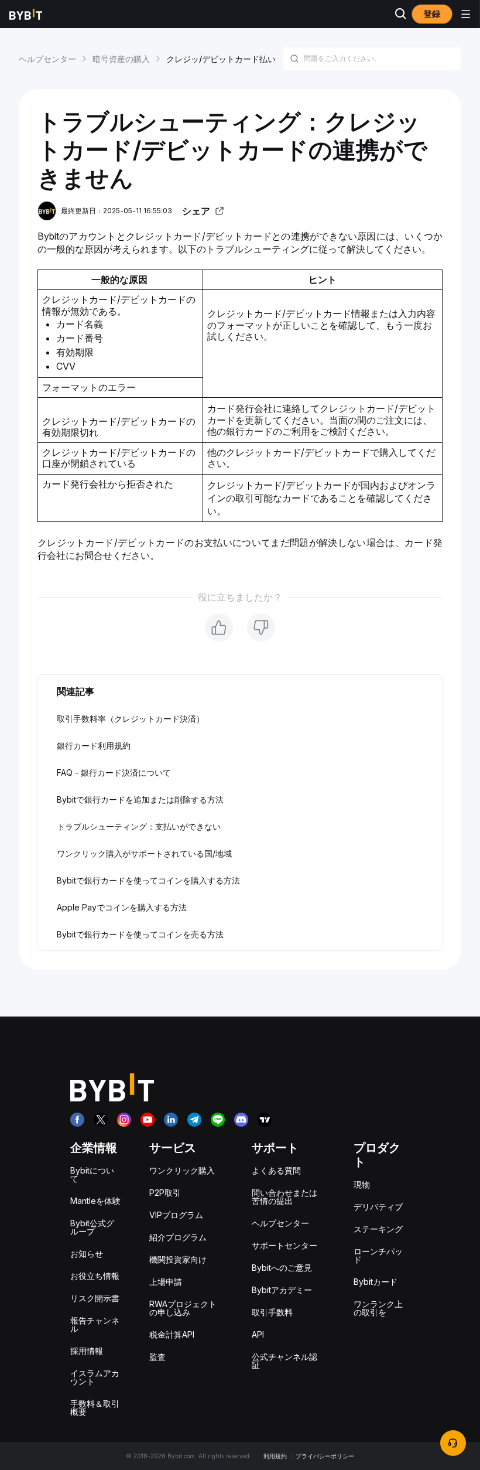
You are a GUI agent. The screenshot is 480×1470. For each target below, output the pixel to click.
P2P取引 (165, 1193)
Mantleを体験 (95, 1201)
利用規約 (275, 1455)
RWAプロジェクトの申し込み (183, 1308)
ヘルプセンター (47, 59)
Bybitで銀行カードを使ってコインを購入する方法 (148, 880)
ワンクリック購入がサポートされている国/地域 (144, 853)
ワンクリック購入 (182, 1170)
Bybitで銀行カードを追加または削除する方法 (140, 799)
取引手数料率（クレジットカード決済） (130, 719)
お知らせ (86, 1253)
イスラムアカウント (94, 1377)
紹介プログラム (178, 1237)
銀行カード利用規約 (94, 746)
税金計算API (171, 1334)
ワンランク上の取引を (378, 1308)
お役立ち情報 (94, 1276)
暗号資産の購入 (121, 59)
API (258, 1334)
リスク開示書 (94, 1298)
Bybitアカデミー (282, 1290)
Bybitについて (92, 1174)
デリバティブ (378, 1207)
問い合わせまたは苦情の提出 (284, 1197)
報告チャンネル (94, 1324)
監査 (157, 1357)
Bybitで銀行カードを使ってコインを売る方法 (140, 934)
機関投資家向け (178, 1259)
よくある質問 (276, 1170)
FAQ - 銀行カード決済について (114, 772)
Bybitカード (375, 1282)
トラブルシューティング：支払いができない (139, 826)
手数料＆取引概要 (94, 1408)
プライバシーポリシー (325, 1455)
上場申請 (165, 1282)
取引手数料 (272, 1312)
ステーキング (378, 1229)
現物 (362, 1184)
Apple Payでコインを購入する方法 (122, 907)
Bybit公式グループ (92, 1227)
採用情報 (86, 1351)
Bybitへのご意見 (282, 1268)
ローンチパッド (378, 1255)
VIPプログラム (176, 1215)
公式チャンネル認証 (284, 1361)
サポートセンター (284, 1245)
